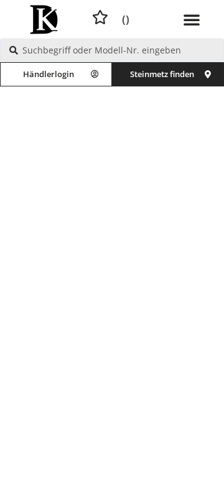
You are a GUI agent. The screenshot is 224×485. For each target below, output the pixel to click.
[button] (192, 19)
